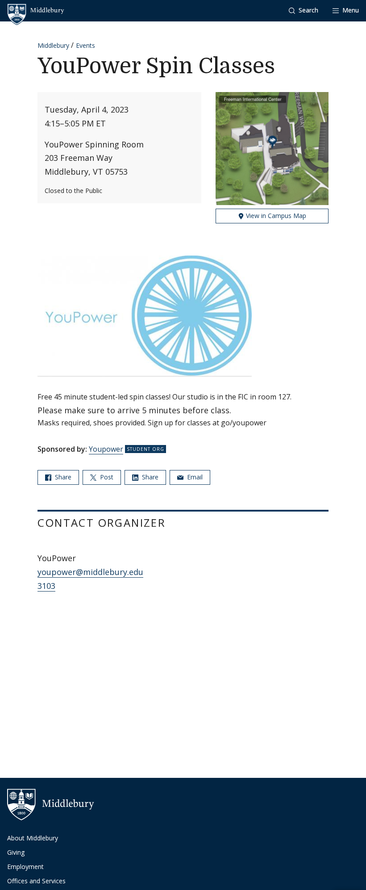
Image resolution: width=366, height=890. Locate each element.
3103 (46, 585)
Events (85, 45)
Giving (16, 852)
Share (62, 477)
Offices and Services (36, 881)
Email (194, 477)
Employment (25, 866)
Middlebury (53, 45)
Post (105, 477)
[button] (303, 10)
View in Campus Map (275, 215)
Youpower (106, 449)
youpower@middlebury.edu (90, 572)
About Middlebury (32, 838)
